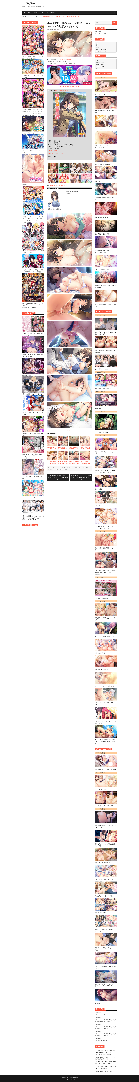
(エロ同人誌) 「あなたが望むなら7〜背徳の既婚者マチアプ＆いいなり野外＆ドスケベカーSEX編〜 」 (105, 1052)
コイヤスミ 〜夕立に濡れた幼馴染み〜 (104, 198)
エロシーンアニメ (101, 51)
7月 (113, 1020)
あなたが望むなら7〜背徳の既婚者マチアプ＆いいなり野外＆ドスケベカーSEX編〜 (33, 456)
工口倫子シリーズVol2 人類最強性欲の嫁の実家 (105, 845)
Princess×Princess (100, 129)
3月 (102, 1014)
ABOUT (36, 13)
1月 (96, 1014)
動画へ (69, 59)
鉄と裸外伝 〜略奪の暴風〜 (103, 234)
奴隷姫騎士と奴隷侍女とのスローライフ (105, 619)
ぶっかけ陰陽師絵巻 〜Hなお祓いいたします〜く (106, 305)
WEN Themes (74, 1080)
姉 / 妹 (97, 48)
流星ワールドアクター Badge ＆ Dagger (104, 949)
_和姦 (56, 469)
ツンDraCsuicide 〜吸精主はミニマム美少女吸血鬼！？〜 (105, 251)
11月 (107, 1021)
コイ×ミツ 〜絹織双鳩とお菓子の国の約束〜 (105, 967)
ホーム (30, 13)
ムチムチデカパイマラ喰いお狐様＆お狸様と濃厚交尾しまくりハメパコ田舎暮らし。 (105, 572)
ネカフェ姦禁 (99, 489)
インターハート (59, 468)
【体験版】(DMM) (52, 150)
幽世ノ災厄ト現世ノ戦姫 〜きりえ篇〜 (104, 549)
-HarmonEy (51, 468)
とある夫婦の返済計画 (101, 598)
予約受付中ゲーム (31, 525)
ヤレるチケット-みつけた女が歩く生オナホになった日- (105, 333)
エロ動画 (57, 29)
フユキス (97, 505)
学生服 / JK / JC (100, 64)
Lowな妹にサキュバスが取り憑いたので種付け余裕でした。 (105, 722)
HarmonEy (69, 430)
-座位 (83, 468)
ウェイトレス (99, 60)
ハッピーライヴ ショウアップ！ (104, 806)
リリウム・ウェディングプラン (104, 879)
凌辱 (99, 32)
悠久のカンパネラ (100, 653)
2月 (99, 1014)
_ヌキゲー (52, 469)
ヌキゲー (104, 33)
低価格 (65, 469)
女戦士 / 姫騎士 (100, 62)
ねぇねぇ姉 (98, 181)
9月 (98, 1021)
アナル (98, 46)
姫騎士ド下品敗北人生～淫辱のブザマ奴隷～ (105, 351)
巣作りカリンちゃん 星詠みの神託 (104, 636)
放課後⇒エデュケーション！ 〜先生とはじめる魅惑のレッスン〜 (105, 471)
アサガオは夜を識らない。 (102, 669)
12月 (111, 1021)
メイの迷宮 (98, 408)
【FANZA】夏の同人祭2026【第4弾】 (69, 87)
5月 (107, 1020)
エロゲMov (29, 3)
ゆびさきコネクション (101, 789)
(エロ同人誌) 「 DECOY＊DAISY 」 (105, 1071)
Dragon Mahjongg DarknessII (103, 388)
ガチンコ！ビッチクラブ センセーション (105, 453)
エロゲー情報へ (61, 59)
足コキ (98, 44)
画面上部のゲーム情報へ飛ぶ (58, 185)
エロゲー (60, 469)
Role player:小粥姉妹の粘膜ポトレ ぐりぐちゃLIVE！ (105, 826)
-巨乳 (80, 468)
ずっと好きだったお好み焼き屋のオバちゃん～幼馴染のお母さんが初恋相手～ (105, 741)
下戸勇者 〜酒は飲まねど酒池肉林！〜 (104, 986)
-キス (67, 468)
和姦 (96, 32)
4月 (104, 1014)
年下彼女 (97, 1003)
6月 (110, 1020)
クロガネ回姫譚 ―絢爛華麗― (103, 164)
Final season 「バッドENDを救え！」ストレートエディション (105, 527)
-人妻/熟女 (76, 468)
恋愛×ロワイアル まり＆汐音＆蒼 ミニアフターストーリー (106, 930)
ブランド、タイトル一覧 (47, 13)
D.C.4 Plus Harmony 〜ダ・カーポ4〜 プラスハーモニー (105, 147)
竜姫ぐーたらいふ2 (100, 912)
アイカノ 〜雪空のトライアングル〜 (105, 769)
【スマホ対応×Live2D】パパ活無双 (32, 394)
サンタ (98, 68)
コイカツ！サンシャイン (102, 94)
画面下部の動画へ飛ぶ (61, 91)
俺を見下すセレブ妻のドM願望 (104, 896)
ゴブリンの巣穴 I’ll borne (102, 432)
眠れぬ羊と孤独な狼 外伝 (102, 217)
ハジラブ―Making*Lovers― (103, 269)
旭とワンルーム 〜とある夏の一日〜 (105, 686)
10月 (104, 1021)
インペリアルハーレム (101, 369)
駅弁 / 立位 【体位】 (101, 49)
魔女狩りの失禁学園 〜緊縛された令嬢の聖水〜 (105, 286)
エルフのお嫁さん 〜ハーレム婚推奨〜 (104, 111)
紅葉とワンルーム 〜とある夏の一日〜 (104, 703)
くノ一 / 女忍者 (100, 66)
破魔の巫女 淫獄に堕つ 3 (29, 375)
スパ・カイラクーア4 (28, 497)
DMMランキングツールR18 (30, 307)
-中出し (71, 468)
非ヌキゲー (98, 33)
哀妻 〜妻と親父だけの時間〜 (103, 862)
